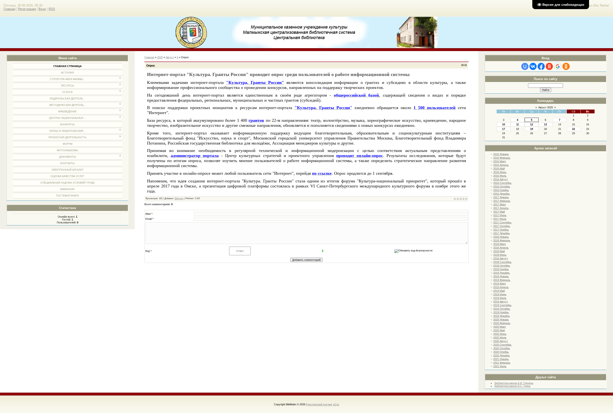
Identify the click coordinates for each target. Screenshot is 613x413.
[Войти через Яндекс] (549, 66)
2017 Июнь (499, 215)
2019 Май (499, 290)
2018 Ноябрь (501, 269)
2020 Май (499, 330)
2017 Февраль (501, 200)
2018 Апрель (501, 247)
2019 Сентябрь (502, 305)
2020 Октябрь (501, 348)
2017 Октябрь (501, 226)
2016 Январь (501, 154)
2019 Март (499, 283)
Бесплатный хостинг (319, 404)
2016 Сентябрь (502, 182)
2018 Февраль (501, 240)
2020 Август (500, 341)
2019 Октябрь (501, 308)
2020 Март (499, 326)
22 (573, 129)
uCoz (336, 404)
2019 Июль (499, 298)
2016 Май (499, 168)
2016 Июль (499, 175)
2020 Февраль (501, 323)
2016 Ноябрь (501, 190)
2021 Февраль (501, 362)
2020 (160, 57)
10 (503, 124)
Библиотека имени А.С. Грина (512, 385)
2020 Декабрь (501, 355)
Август (170, 57)
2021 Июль (499, 366)
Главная (9, 9)
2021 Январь (501, 359)
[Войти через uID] (524, 66)
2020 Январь (501, 319)
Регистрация (27, 9)
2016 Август (500, 179)
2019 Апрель (501, 287)
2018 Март (499, 244)
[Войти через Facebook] (541, 66)
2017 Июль (499, 218)
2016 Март (499, 161)
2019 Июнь (499, 294)
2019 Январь (501, 276)
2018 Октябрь (501, 265)
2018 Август (500, 258)
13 (545, 124)
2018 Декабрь (501, 272)
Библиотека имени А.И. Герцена (513, 383)
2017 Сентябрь (502, 222)
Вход (42, 9)
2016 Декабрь (501, 193)
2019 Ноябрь (501, 312)
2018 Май (499, 251)
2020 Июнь (499, 333)
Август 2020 (545, 107)
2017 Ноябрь (501, 229)
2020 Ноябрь (501, 351)
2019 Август (500, 301)
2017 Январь (501, 197)
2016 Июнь (499, 172)
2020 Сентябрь (502, 344)
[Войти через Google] (558, 66)
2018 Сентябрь (502, 262)
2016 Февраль (501, 157)
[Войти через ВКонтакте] (533, 66)
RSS (52, 9)
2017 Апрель (501, 208)
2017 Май (499, 211)
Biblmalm (179, 198)
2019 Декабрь (501, 315)
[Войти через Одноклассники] (566, 66)
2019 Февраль (501, 280)
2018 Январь (501, 236)
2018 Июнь (499, 254)
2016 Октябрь (501, 186)
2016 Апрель (501, 164)
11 (517, 124)
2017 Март (499, 204)
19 (531, 129)
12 (531, 124)
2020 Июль (499, 337)
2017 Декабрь (501, 233)
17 (503, 129)
